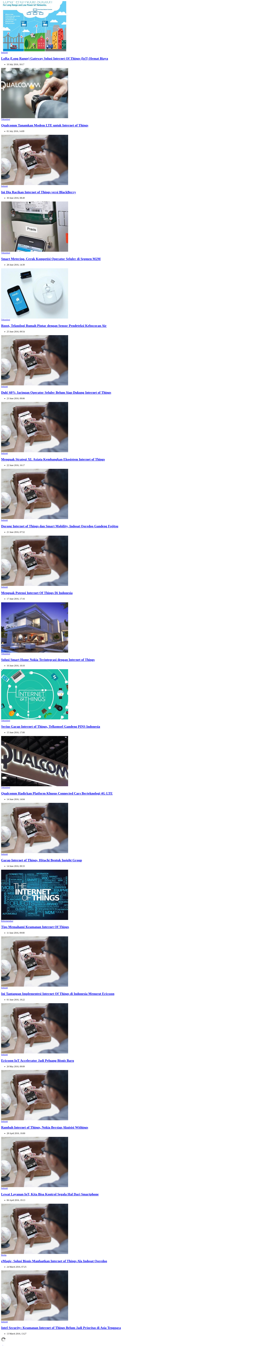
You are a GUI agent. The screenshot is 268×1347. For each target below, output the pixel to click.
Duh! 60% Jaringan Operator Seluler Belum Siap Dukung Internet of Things (56, 392)
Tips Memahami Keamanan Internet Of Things (35, 927)
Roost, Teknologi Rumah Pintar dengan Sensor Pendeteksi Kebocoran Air (54, 325)
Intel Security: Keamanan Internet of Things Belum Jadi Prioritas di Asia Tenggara (61, 1328)
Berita (3, 1255)
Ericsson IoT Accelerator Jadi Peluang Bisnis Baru (37, 1060)
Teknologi (5, 119)
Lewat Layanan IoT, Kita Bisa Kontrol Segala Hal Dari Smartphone (50, 1194)
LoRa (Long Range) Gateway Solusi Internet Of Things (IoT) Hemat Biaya (54, 58)
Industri (4, 52)
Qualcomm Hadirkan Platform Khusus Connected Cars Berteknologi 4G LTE (57, 793)
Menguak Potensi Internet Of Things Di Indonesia (37, 593)
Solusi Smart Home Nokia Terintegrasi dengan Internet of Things (48, 660)
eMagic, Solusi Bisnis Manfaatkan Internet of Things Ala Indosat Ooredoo (54, 1261)
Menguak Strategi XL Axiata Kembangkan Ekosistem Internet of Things (53, 459)
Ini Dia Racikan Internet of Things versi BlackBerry (38, 192)
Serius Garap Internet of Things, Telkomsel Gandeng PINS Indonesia (50, 726)
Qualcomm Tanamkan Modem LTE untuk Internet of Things (44, 125)
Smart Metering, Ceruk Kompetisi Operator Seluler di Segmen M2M (51, 259)
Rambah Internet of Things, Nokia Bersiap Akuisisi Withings (44, 1127)
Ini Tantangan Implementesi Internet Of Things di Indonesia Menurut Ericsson (57, 994)
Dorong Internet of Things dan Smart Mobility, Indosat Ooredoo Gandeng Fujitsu (59, 526)
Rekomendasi (7, 921)
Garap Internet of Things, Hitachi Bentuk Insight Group (41, 860)
